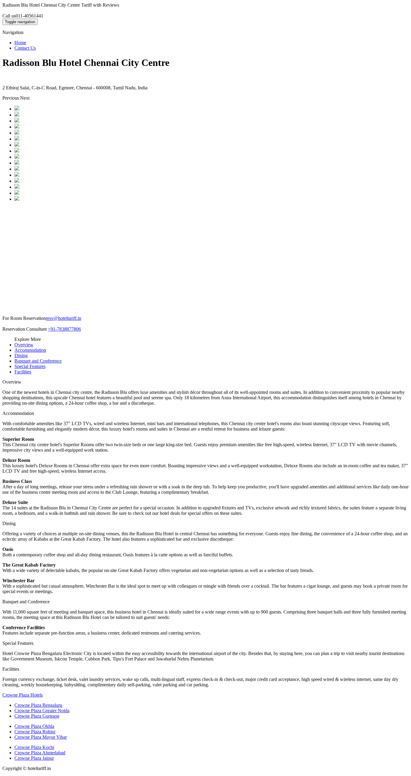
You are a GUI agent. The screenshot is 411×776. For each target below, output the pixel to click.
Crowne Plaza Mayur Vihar (40, 737)
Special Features (29, 366)
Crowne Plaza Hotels (22, 694)
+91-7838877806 (64, 329)
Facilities (22, 371)
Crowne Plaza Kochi (34, 747)
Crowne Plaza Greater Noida (42, 710)
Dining (21, 355)
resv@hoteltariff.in (63, 318)
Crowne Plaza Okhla (34, 726)
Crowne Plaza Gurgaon (36, 716)
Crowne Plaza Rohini (34, 731)
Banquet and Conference (38, 360)
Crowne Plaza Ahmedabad (39, 752)
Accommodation (30, 350)
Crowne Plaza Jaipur (34, 758)
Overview (23, 344)
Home (20, 42)
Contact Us (25, 48)
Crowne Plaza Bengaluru (38, 705)
